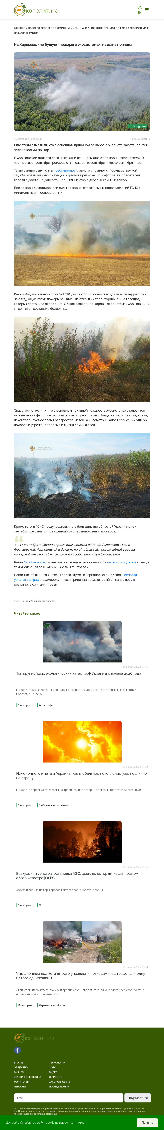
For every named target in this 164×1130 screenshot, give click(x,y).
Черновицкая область (52, 1005)
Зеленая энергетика (27, 1077)
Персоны (20, 1086)
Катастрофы (46, 705)
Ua (139, 7)
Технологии (57, 1062)
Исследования (59, 1086)
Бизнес (19, 1072)
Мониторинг (22, 1081)
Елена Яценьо (141, 139)
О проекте (55, 1077)
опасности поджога (120, 562)
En (139, 12)
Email (21, 1097)
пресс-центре (64, 170)
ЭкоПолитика (34, 562)
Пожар (24, 601)
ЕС (40, 905)
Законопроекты (60, 1081)
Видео (53, 1072)
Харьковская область (43, 601)
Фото (52, 1067)
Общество (21, 1067)
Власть (18, 1062)
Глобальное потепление (53, 805)
